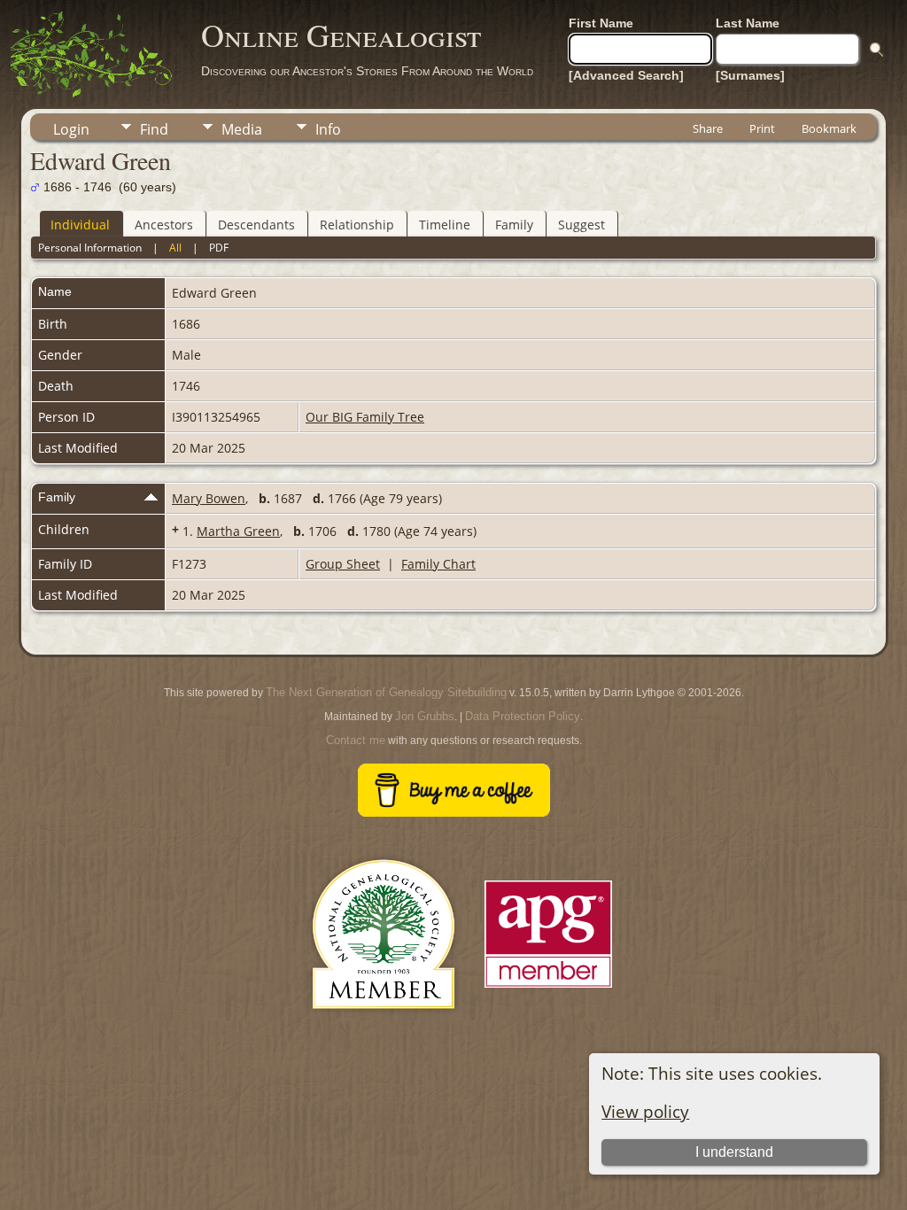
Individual (80, 224)
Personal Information (90, 247)
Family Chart (438, 563)
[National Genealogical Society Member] (384, 1029)
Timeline (444, 224)
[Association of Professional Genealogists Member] (548, 988)
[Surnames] (750, 75)
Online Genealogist (341, 34)
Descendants (256, 224)
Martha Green (238, 531)
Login (71, 129)
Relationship (357, 224)
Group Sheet (343, 563)
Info (328, 129)
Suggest (581, 224)
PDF (219, 247)
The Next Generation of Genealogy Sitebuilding (386, 692)
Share (708, 128)
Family (514, 224)
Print (762, 128)
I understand (734, 1152)
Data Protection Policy (522, 716)
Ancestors (164, 224)
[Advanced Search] (626, 75)
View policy (645, 1111)
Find (154, 129)
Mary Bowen (208, 498)
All (175, 247)
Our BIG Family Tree (365, 416)
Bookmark (829, 128)
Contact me (355, 740)
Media (241, 129)
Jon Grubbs (424, 716)
